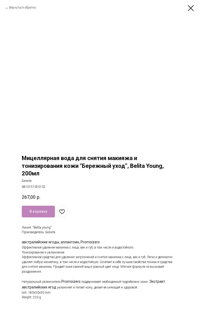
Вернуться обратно (22, 7)
